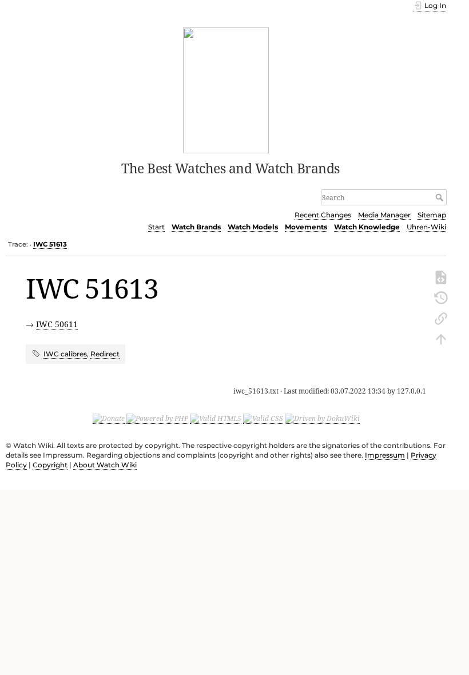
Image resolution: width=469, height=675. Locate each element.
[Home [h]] (226, 89)
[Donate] (109, 419)
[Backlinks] (441, 317)
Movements (306, 227)
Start (156, 227)
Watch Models (253, 227)
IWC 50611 (57, 324)
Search (440, 197)
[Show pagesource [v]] (441, 276)
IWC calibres (65, 354)
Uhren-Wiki (426, 227)
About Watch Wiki (105, 464)
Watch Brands (196, 227)
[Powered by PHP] (157, 419)
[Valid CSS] (263, 419)
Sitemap (432, 215)
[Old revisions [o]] (441, 297)
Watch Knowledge (367, 227)
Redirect (105, 354)
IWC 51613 (50, 244)
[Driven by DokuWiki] (322, 419)
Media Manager (384, 215)
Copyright (50, 464)
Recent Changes (323, 215)
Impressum (385, 455)
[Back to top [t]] (441, 338)
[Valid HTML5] (215, 419)
